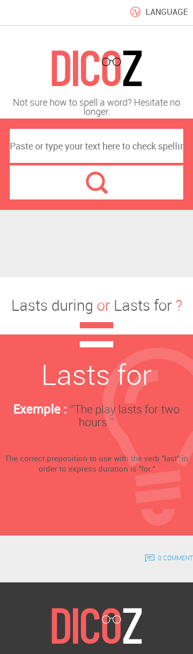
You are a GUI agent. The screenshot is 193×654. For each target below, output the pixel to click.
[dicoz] (96, 69)
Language (167, 12)
